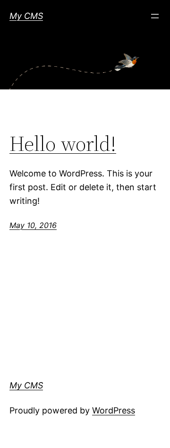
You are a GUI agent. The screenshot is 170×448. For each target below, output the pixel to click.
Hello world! (62, 144)
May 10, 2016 (33, 225)
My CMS (26, 16)
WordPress (113, 410)
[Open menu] (155, 16)
